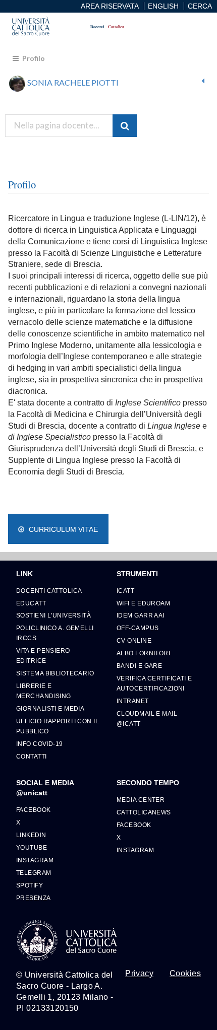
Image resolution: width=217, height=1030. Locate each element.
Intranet (133, 701)
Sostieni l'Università (53, 615)
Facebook (33, 809)
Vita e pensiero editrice (43, 655)
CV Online (134, 640)
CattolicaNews (144, 812)
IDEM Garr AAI (141, 615)
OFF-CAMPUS (137, 628)
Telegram (33, 872)
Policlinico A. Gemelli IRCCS (55, 633)
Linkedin (31, 835)
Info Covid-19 (39, 743)
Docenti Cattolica (49, 590)
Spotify (29, 885)
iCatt (125, 590)
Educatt (31, 603)
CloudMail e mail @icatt (147, 718)
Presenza (33, 898)
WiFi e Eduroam (143, 603)
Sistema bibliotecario (55, 673)
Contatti (31, 756)
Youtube (31, 847)
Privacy (139, 974)
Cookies (185, 974)
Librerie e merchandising (43, 690)
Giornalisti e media (50, 708)
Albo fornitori (143, 653)
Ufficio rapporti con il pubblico (57, 726)
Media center (141, 799)
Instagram (34, 860)
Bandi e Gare (139, 665)
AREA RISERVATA (110, 6)
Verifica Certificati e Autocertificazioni (154, 683)
